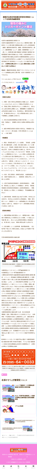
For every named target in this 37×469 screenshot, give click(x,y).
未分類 (5, 374)
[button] (33, 319)
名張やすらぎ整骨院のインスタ (27, 455)
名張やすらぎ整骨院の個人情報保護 (10, 455)
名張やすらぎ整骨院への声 (18, 459)
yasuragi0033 (19, 82)
